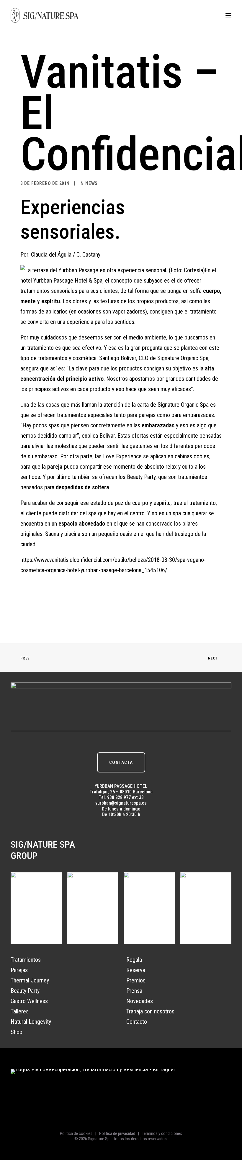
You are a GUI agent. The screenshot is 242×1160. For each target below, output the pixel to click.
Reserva (135, 970)
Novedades (139, 1001)
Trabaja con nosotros (150, 1011)
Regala (134, 959)
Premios (135, 980)
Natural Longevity (31, 1021)
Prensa (134, 990)
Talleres (20, 1011)
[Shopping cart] (211, 15)
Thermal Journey (30, 980)
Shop (16, 1032)
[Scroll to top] (231, 1125)
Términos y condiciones (162, 1133)
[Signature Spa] (45, 15)
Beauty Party (25, 990)
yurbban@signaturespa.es (121, 803)
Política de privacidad (117, 1133)
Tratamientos (26, 959)
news (91, 183)
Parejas (19, 970)
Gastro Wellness (29, 1001)
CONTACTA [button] (121, 762)
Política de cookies (76, 1133)
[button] (228, 15)
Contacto (136, 1021)
